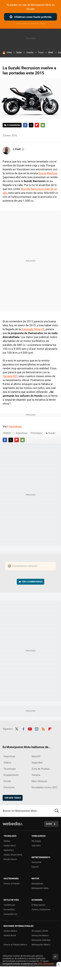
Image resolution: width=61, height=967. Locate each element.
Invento (30, 52)
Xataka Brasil (10, 935)
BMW (50, 52)
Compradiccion (10, 914)
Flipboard (37, 125)
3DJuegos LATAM (40, 931)
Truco (40, 52)
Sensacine (36, 862)
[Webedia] (13, 826)
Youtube (30, 728)
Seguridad (37, 762)
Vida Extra (36, 845)
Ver (32, 581)
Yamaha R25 (10, 376)
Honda (7, 781)
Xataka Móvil (9, 845)
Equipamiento (11, 775)
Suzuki (51, 433)
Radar (19, 52)
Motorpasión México (41, 944)
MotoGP (36, 756)
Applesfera (9, 850)
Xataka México (10, 931)
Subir (49, 824)
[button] (18, 149)
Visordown (15, 426)
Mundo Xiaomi (10, 859)
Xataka (7, 841)
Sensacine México (40, 935)
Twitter (31, 125)
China (9, 52)
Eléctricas (9, 787)
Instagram (36, 728)
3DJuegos (36, 841)
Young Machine (48, 173)
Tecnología (10, 768)
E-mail (43, 125)
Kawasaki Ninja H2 (32, 329)
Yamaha (36, 775)
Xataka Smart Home (13, 854)
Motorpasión (37, 883)
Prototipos (36, 433)
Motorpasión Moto (40, 888)
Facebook (25, 125)
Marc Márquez (39, 781)
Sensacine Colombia (41, 940)
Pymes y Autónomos (41, 909)
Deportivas (21, 433)
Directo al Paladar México (15, 944)
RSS (43, 728)
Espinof (35, 867)
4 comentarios (13, 125)
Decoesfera (9, 909)
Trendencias (9, 905)
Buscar (57, 811)
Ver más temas (12, 798)
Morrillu (25, 189)
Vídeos (7, 762)
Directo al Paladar (12, 883)
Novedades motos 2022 (44, 787)
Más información (46, 963)
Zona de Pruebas (41, 768)
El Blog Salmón (38, 905)
